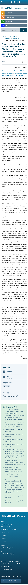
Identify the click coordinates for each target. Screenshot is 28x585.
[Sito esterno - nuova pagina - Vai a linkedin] (9, 576)
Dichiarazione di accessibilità (12, 564)
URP (4, 536)
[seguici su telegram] (15, 2)
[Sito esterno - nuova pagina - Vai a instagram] (11, 576)
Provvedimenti (13, 36)
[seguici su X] (17, 2)
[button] (23, 62)
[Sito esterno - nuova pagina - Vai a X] (18, 576)
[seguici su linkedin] (8, 2)
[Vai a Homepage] (13, 517)
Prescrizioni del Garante (12, 38)
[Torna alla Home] (11, 7)
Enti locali (6, 386)
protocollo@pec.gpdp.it (8, 554)
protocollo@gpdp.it (7, 548)
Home (5, 36)
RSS (4, 541)
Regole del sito (7, 566)
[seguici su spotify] (19, 2)
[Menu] (25, 8)
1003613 (9, 373)
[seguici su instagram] (11, 2)
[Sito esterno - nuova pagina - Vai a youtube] (13, 576)
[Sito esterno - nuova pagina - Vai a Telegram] (16, 576)
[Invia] (23, 30)
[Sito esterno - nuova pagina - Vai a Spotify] (20, 576)
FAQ (4, 538)
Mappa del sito (7, 569)
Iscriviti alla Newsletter (10, 581)
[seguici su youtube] (13, 2)
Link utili (5, 572)
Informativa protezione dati (11, 561)
